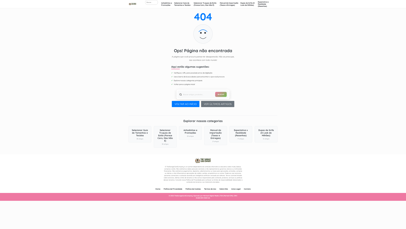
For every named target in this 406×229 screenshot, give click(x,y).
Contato (247, 189)
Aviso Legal (236, 189)
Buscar (221, 94)
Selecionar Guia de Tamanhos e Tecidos (182, 4)
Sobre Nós (223, 189)
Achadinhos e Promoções (166, 4)
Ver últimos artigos (218, 104)
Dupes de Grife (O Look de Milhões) (247, 4)
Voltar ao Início (186, 104)
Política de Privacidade (173, 189)
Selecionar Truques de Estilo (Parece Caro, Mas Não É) (205, 4)
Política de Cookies (193, 189)
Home (157, 189)
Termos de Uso (210, 189)
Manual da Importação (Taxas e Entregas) (229, 4)
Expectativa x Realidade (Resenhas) (263, 4)
